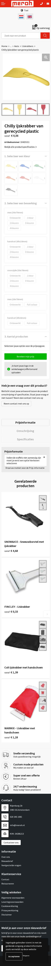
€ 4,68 (11, 550)
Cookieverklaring (9, 906)
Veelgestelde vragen (11, 865)
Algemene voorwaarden (12, 897)
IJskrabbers (27, 46)
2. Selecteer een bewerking (20, 203)
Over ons (5, 857)
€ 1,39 (11, 672)
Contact (5, 879)
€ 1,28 (11, 737)
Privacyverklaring (9, 910)
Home (4, 46)
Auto (16, 46)
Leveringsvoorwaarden (12, 901)
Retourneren (7, 883)
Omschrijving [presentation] (25, 431)
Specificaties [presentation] (25, 439)
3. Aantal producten (16, 336)
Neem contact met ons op (16, 403)
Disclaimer (6, 914)
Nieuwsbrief (7, 861)
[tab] (25, 422)
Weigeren (26, 956)
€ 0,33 (11, 611)
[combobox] (21, 35)
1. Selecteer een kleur (17, 156)
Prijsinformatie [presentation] (25, 422)
